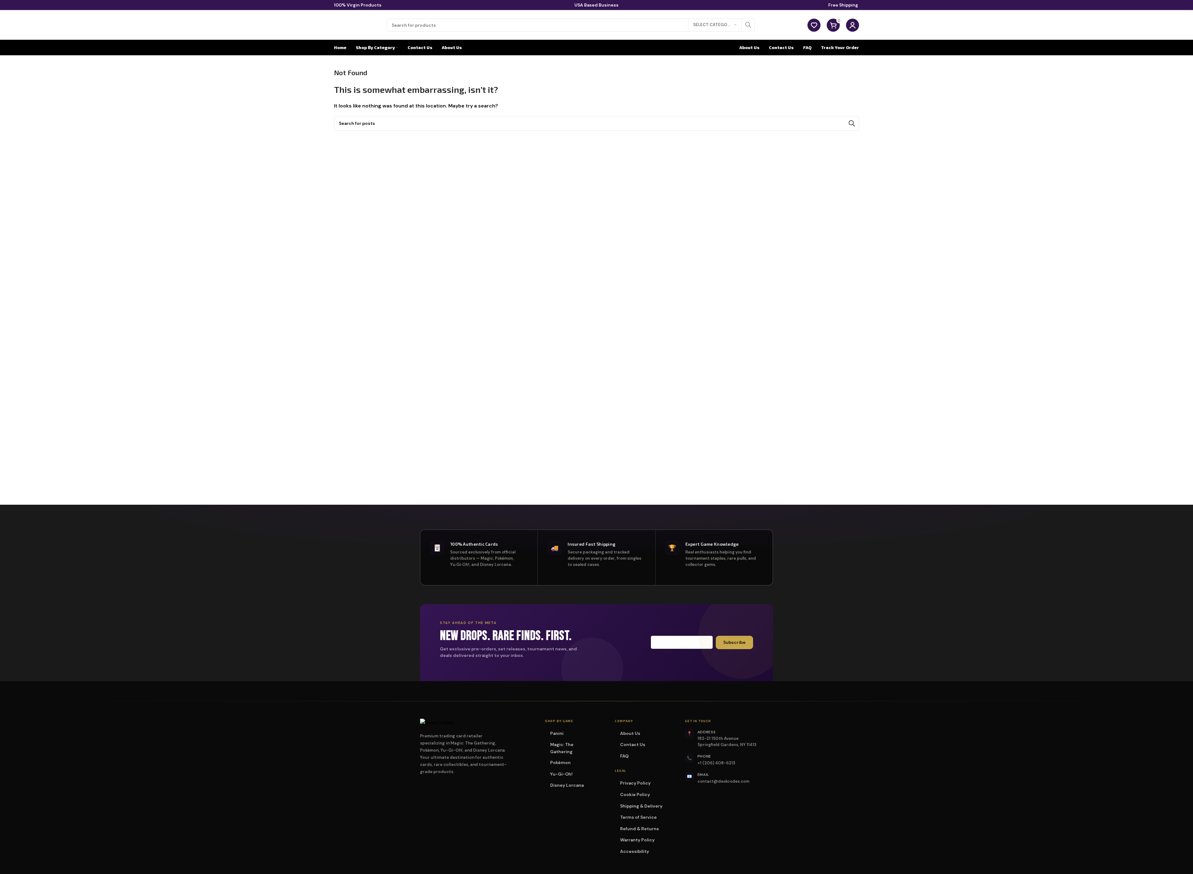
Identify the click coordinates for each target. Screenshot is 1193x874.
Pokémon (562, 762)
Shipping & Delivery (641, 806)
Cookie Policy (635, 794)
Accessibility (634, 851)
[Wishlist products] (814, 25)
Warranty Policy (637, 840)
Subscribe (734, 642)
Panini (559, 733)
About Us (630, 733)
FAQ (624, 756)
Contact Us (632, 744)
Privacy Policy (635, 783)
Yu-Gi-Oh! (563, 774)
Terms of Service (638, 817)
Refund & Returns (639, 828)
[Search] (748, 25)
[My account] (852, 25)
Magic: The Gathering (574, 748)
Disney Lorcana (569, 785)
